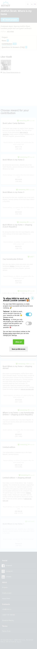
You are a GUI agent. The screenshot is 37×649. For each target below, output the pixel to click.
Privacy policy (7, 333)
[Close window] (32, 298)
